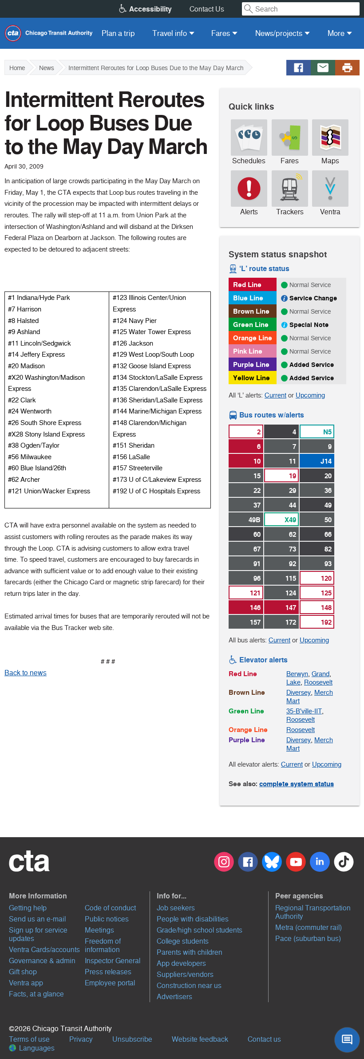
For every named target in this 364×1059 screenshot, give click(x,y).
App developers (181, 963)
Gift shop (23, 972)
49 (328, 505)
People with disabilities (193, 919)
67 (257, 549)
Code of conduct (110, 908)
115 (290, 578)
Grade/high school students (199, 930)
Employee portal (110, 983)
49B (255, 520)
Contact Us (207, 9)
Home (17, 67)
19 (292, 476)
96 (257, 578)
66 (328, 534)
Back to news (25, 673)
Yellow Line (251, 378)
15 (257, 476)
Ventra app (26, 983)
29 (292, 490)
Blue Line (248, 298)
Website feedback (200, 1039)
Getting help (28, 908)
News (46, 67)
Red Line (247, 284)
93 (328, 563)
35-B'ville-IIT (304, 711)
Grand (320, 673)
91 (257, 563)
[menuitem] (118, 33)
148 (326, 607)
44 (292, 505)
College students (183, 941)
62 (292, 534)
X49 (290, 520)
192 (326, 622)
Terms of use (29, 1039)
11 (292, 461)
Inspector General (112, 961)
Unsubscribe (132, 1039)
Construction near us (189, 985)
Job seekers (176, 908)
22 (257, 490)
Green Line (251, 324)
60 (257, 534)
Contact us (264, 1039)
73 (292, 549)
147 (290, 607)
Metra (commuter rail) (308, 927)
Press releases (108, 972)
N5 (327, 432)
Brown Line (251, 311)
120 (326, 578)
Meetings (99, 930)
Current (275, 395)
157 (255, 622)
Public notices (107, 919)
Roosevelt (318, 682)
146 (255, 607)
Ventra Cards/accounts (44, 949)
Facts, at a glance (36, 994)
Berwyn (297, 673)
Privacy (81, 1039)
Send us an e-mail (37, 919)
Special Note (308, 324)
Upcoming (310, 395)
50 (328, 520)
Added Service (311, 364)
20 (328, 476)
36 (328, 490)
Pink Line (247, 351)
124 (290, 593)
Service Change (313, 298)
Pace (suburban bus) (308, 938)
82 (328, 549)
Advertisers (174, 996)
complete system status (296, 783)
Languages (36, 1048)
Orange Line (252, 338)
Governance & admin (42, 961)
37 (257, 505)
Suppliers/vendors (185, 974)
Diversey (298, 692)
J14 (326, 461)
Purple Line (251, 364)
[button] (78, 895)
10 (257, 461)
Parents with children (189, 952)
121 (255, 593)
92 (292, 563)
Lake (293, 682)
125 (326, 593)
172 (290, 622)
